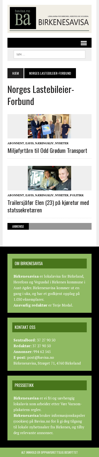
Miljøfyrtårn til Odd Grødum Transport (47, 150)
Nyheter (61, 143)
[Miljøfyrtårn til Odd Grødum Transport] (49, 135)
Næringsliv (44, 143)
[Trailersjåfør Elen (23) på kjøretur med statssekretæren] (49, 187)
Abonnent (15, 143)
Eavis (29, 143)
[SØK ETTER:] (49, 54)
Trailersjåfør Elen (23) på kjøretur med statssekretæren (48, 206)
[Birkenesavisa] (49, 19)
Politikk (77, 195)
